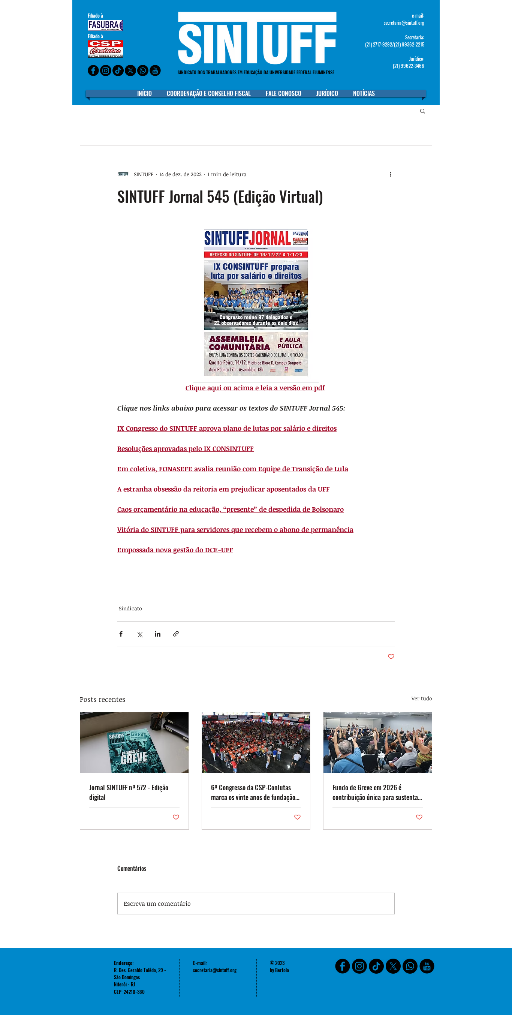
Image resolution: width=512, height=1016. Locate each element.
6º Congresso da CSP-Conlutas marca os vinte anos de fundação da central (253, 792)
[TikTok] (376, 966)
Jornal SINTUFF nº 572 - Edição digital (128, 792)
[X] (130, 70)
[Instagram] (105, 70)
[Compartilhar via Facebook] (120, 633)
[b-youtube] (155, 70)
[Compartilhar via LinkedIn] (157, 633)
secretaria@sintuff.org (404, 22)
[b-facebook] (93, 70)
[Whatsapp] (142, 70)
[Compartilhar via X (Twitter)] (139, 633)
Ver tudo (422, 698)
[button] (422, 111)
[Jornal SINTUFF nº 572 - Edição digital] (134, 742)
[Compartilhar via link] (176, 633)
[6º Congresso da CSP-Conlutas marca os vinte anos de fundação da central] (256, 742)
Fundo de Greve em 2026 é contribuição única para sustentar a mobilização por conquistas (376, 792)
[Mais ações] (390, 173)
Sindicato (130, 608)
